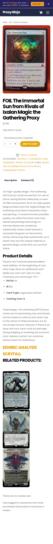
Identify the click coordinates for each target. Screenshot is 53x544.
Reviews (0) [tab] (27, 180)
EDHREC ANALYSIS (20, 347)
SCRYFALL (12, 354)
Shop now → (37, 4)
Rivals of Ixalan (20, 22)
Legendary (9, 162)
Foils (45, 158)
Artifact (22, 158)
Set (10, 22)
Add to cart (30, 143)
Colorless (35, 158)
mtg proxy (34, 166)
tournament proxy (14, 170)
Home (5, 22)
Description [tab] (10, 180)
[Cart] (41, 12)
